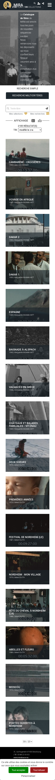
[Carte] (39, 120)
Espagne (14, 311)
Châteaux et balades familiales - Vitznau (23, 424)
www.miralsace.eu (21, 757)
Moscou (14, 686)
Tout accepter (18, 770)
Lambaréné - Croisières (24, 161)
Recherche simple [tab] (27, 88)
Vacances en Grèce (22, 386)
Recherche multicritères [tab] (27, 95)
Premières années (21, 499)
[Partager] (43, 3)
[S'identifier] (38, 3)
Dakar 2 (14, 236)
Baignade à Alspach (22, 349)
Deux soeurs (17, 461)
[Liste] (33, 120)
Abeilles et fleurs (21, 649)
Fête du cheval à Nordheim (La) (27, 612)
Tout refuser (39, 770)
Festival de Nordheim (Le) (26, 536)
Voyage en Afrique (21, 199)
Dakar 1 (14, 274)
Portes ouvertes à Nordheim (22, 724)
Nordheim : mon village (25, 574)
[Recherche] (35, 3)
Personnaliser (28, 775)
